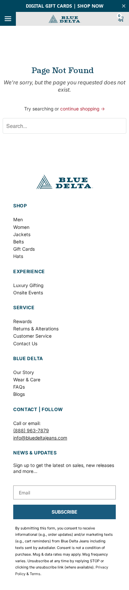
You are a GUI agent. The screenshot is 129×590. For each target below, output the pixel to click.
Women (21, 227)
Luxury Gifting (28, 285)
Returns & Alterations (36, 328)
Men (18, 219)
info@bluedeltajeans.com (40, 438)
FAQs (19, 387)
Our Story (23, 372)
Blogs (19, 394)
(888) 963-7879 (31, 430)
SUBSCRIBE (64, 512)
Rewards (22, 321)
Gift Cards (24, 249)
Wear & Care (26, 379)
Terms (35, 573)
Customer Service (32, 336)
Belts (18, 241)
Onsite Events (28, 292)
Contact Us (25, 343)
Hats (18, 256)
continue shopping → (82, 108)
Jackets (21, 234)
